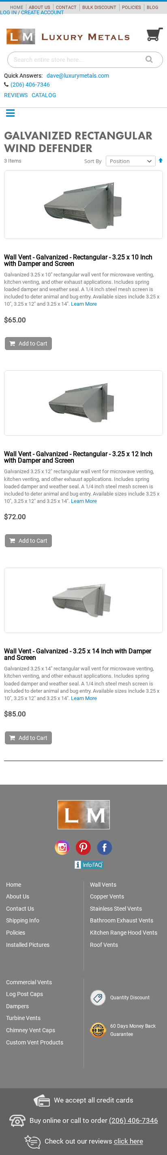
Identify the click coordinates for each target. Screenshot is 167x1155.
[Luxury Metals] (67, 37)
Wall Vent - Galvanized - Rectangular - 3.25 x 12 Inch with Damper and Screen (78, 457)
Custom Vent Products (34, 1042)
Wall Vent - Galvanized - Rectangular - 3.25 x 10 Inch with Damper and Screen (78, 260)
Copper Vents (107, 896)
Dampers (17, 1006)
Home (13, 884)
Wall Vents (103, 884)
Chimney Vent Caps (30, 1030)
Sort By (93, 161)
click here (128, 1142)
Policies (15, 932)
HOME (16, 7)
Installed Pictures (27, 945)
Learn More (84, 304)
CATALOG (44, 95)
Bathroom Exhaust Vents (121, 920)
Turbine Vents (23, 1018)
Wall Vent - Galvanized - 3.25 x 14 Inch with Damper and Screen (77, 654)
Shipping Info (22, 920)
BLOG (152, 7)
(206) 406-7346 (30, 84)
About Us (17, 896)
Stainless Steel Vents (116, 908)
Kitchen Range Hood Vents (123, 932)
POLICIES (131, 7)
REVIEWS (16, 95)
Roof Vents (104, 945)
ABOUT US (39, 7)
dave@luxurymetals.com (78, 75)
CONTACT (66, 7)
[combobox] (85, 60)
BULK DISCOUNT (99, 7)
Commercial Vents (29, 982)
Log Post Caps (24, 994)
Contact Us (20, 908)
